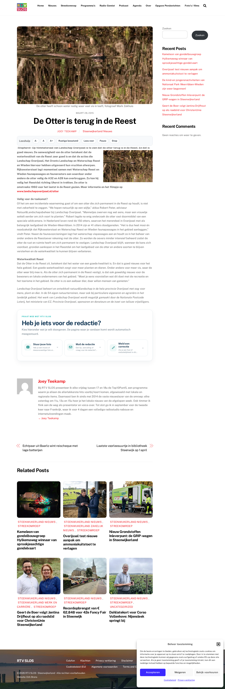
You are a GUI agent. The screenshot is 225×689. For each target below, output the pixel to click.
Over (148, 5)
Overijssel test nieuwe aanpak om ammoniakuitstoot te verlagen (80, 542)
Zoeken (166, 28)
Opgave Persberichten (167, 5)
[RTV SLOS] (22, 9)
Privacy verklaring (186, 680)
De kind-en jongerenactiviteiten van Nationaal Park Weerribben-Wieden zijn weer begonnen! (183, 84)
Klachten (85, 660)
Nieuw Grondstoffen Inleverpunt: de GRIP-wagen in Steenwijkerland (130, 536)
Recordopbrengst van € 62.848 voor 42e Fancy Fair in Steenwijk (84, 612)
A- (36, 140)
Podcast (123, 5)
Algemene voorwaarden (104, 666)
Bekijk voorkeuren (207, 672)
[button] (218, 644)
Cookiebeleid (170, 680)
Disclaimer (127, 660)
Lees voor (89, 140)
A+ (51, 140)
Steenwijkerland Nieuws (97, 131)
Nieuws (52, 5)
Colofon (70, 660)
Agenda (137, 5)
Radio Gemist (107, 5)
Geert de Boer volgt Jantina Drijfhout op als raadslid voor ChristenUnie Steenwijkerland (38, 618)
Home (40, 5)
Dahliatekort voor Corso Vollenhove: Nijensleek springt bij (127, 616)
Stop (114, 140)
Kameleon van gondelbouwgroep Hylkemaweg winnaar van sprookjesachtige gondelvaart (36, 540)
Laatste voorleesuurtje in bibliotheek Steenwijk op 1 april (122, 448)
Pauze (103, 140)
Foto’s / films (192, 5)
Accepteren (153, 672)
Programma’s (88, 5)
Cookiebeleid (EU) (76, 666)
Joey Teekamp (67, 131)
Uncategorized (121, 606)
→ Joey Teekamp (48, 418)
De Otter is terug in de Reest (84, 121)
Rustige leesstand (68, 140)
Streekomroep (68, 5)
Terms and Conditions (135, 666)
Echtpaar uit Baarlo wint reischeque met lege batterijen (50, 448)
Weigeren (180, 672)
